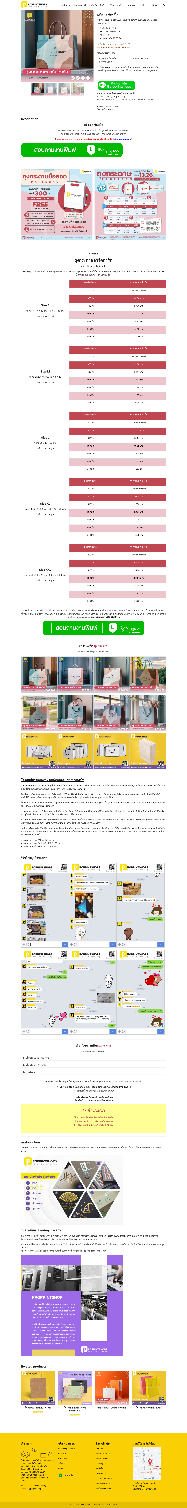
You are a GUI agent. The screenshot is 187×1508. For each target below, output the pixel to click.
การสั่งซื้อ (99, 1469)
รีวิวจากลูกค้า (116, 5)
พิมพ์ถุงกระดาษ (112, 106)
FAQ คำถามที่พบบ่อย (104, 1478)
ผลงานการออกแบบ (103, 1454)
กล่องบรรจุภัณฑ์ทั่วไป (66, 1449)
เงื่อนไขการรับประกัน (104, 1488)
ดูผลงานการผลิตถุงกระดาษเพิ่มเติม (93, 651)
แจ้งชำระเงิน (101, 1473)
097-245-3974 (123, 99)
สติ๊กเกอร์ (62, 1464)
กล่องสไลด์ (62, 1454)
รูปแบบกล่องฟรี (79, 5)
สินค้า (102, 5)
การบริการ (142, 5)
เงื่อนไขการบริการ (103, 1483)
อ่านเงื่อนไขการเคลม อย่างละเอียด (93, 1100)
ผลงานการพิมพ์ (101, 1459)
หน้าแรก (66, 5)
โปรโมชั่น (93, 5)
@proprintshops (118, 96)
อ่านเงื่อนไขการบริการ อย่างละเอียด (93, 1097)
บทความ (131, 5)
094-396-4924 (139, 99)
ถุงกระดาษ (42, 794)
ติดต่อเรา (156, 5)
